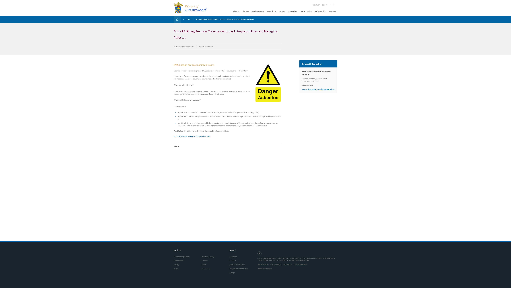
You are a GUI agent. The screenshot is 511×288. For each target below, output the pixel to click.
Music (176, 268)
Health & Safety (208, 256)
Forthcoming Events (182, 256)
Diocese (245, 11)
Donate (332, 11)
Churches (233, 256)
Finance (205, 260)
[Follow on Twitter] (259, 253)
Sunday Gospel (258, 11)
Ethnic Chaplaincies (237, 264)
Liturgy (176, 264)
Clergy (232, 272)
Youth (302, 11)
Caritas (282, 11)
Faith (309, 11)
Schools (233, 260)
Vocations (271, 11)
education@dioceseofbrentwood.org (318, 89)
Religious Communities (239, 268)
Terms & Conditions (263, 264)
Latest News (179, 260)
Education (292, 11)
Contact (316, 5)
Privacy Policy (276, 264)
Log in (324, 5)
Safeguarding (321, 11)
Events (188, 19)
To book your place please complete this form (192, 136)
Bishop (236, 11)
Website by (264, 268)
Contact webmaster (301, 264)
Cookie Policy (288, 264)
